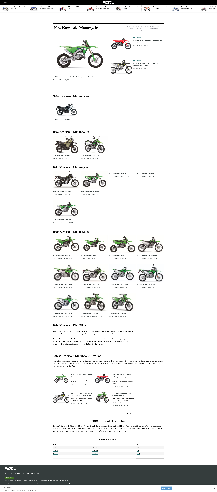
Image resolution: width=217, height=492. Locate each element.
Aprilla (54, 444)
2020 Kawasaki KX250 (89, 313)
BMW (138, 444)
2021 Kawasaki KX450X (62, 220)
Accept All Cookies (166, 488)
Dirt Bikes (57, 74)
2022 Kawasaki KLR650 (62, 155)
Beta (93, 444)
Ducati (54, 447)
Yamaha (94, 457)
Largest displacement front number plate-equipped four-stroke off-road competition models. (123, 381)
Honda (138, 447)
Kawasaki (55, 453)
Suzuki (138, 453)
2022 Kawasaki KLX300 (90, 155)
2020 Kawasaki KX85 (89, 255)
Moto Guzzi (95, 453)
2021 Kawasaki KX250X (90, 191)
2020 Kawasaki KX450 (117, 313)
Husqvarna (95, 450)
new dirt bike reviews (63, 339)
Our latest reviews (122, 361)
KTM (138, 450)
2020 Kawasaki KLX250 (90, 284)
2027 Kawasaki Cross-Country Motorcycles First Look (73, 77)
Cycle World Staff (59, 123)
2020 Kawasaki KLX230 (146, 284)
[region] (108, 488)
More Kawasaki (131, 414)
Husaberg (55, 450)
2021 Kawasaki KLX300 (62, 191)
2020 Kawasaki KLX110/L (62, 284)
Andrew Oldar (58, 80)
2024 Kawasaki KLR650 (62, 120)
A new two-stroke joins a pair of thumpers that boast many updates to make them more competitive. (123, 400)
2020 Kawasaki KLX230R (118, 284)
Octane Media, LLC (24, 483)
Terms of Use (34, 473)
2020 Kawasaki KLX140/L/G (147, 255)
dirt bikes (70, 334)
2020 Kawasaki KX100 (61, 255)
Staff (84, 258)
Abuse (27, 473)
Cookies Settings (10, 477)
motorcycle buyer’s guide (107, 331)
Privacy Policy (19, 473)
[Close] (214, 488)
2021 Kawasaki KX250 (145, 191)
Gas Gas (94, 447)
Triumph (55, 457)
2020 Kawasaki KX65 (117, 255)
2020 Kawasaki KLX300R (62, 313)
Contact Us (8, 473)
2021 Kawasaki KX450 (117, 191)
